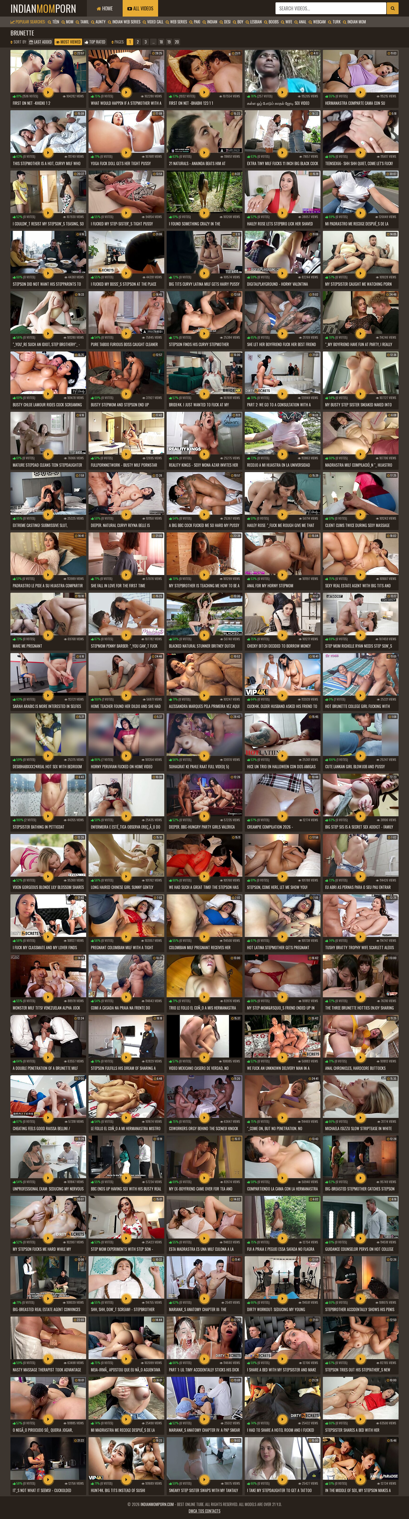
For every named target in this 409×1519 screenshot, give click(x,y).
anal (302, 22)
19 (169, 42)
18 (161, 42)
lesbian (255, 22)
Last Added (42, 42)
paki (196, 22)
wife (288, 22)
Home (107, 8)
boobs (273, 22)
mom (69, 22)
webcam (319, 22)
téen (55, 22)
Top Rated (96, 42)
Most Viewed (70, 42)
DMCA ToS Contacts (204, 1511)
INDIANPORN (43, 8)
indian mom (356, 22)
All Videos (142, 8)
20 (177, 42)
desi (227, 22)
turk (336, 22)
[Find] (393, 8)
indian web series (125, 22)
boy (239, 22)
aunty (100, 22)
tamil (84, 22)
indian (211, 22)
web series (178, 22)
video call (154, 22)
